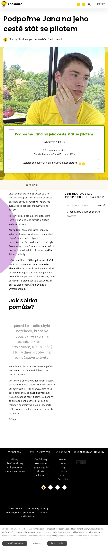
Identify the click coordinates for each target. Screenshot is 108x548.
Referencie (41, 475)
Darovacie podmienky (14, 471)
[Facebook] (80, 164)
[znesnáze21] (11, 4)
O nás (63, 464)
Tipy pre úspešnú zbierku (40, 469)
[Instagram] (83, 164)
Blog (63, 467)
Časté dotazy (40, 460)
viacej (54, 536)
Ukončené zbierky (14, 464)
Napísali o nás (63, 473)
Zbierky (14, 460)
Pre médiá (63, 479)
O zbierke (32, 185)
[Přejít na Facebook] (43, 487)
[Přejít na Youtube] (57, 487)
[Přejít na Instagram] (50, 487)
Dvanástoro (41, 464)
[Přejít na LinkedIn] (64, 487)
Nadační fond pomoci (50, 40)
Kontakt (63, 460)
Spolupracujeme (14, 467)
